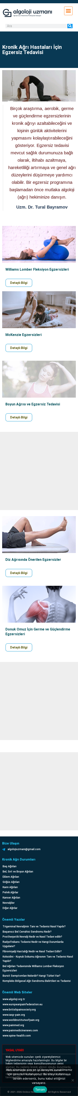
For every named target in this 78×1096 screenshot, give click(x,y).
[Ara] (70, 26)
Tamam (40, 1089)
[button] (68, 11)
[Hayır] (72, 1080)
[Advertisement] (39, 471)
